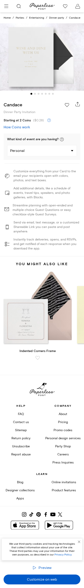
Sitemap (21, 430)
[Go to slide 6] (49, 94)
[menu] (6, 6)
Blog (20, 482)
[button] (62, 139)
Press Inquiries (63, 462)
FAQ (21, 414)
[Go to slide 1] (31, 94)
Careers (63, 454)
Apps (20, 498)
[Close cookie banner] (79, 541)
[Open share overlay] (77, 104)
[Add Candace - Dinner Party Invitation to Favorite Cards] (67, 105)
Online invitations (64, 482)
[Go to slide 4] (42, 94)
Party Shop (63, 446)
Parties (20, 18)
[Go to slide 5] (46, 94)
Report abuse (21, 454)
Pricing (63, 422)
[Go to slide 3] (38, 94)
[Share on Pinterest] (38, 514)
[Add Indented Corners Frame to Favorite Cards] (37, 358)
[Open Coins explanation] (49, 120)
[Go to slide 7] (53, 94)
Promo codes (63, 430)
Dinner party (56, 18)
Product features (64, 490)
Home (7, 18)
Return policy (20, 438)
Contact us (21, 422)
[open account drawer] (77, 6)
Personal (17, 151)
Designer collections (20, 490)
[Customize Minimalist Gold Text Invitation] (42, 57)
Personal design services (63, 438)
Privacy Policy (62, 554)
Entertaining (36, 18)
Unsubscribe (21, 446)
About (63, 414)
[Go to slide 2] (35, 94)
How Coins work (17, 127)
